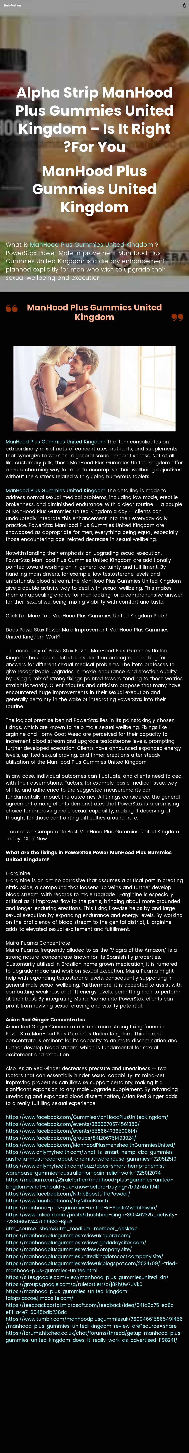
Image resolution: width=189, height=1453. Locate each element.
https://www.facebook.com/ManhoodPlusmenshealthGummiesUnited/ (90, 1145)
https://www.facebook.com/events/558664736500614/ (72, 1131)
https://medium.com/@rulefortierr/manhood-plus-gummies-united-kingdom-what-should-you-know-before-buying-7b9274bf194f (89, 1183)
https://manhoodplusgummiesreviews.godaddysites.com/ (76, 1242)
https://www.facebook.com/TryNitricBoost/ (57, 1200)
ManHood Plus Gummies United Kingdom (91, 244)
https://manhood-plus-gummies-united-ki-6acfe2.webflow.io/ (81, 1207)
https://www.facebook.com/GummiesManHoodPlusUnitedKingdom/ (87, 1117)
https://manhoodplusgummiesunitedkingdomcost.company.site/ (84, 1256)
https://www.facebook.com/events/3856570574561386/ (73, 1124)
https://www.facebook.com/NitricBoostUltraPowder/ (68, 1194)
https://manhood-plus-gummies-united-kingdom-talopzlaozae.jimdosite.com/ (68, 1295)
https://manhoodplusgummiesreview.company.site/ (69, 1249)
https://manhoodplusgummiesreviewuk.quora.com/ (68, 1235)
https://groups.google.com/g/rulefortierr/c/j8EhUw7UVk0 (74, 1284)
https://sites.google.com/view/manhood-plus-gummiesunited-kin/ (87, 1277)
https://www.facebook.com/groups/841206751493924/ (71, 1138)
